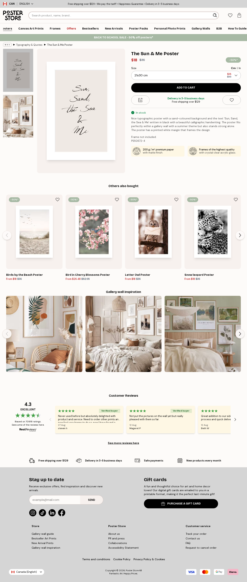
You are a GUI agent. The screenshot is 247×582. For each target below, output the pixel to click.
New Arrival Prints (42, 543)
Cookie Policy (121, 559)
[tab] (230, 15)
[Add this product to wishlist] (231, 100)
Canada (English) (26, 572)
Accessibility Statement (123, 547)
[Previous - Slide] (7, 235)
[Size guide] (140, 100)
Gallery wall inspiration (46, 547)
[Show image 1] (18, 70)
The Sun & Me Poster (60, 44)
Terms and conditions (96, 559)
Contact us (193, 538)
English (24, 3)
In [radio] (240, 68)
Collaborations (117, 543)
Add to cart (186, 87)
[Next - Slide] (240, 235)
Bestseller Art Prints (44, 538)
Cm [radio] (233, 68)
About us (114, 534)
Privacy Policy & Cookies (149, 559)
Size (133, 68)
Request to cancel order (201, 547)
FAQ (188, 543)
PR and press (116, 538)
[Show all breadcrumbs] (7, 45)
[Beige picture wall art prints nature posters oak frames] (123, 334)
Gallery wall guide (43, 534)
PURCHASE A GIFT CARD (184, 503)
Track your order (196, 534)
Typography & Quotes (29, 44)
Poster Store (132, 570)
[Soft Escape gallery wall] (203, 334)
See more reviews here (123, 443)
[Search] (215, 15)
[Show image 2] (18, 116)
